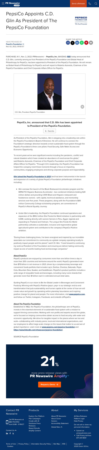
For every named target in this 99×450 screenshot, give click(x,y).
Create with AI (34, 421)
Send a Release (78, 3)
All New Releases (80, 416)
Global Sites (56, 427)
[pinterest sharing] (86, 43)
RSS (63, 444)
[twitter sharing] (73, 43)
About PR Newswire (58, 416)
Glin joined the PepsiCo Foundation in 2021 (32, 176)
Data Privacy (78, 421)
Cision (80, 446)
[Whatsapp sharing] (82, 43)
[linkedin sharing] (77, 43)
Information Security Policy (41, 444)
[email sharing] (91, 43)
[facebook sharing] (68, 43)
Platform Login (79, 418)
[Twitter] (13, 433)
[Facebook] (10, 433)
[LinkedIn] (7, 433)
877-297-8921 (81, 438)
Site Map (56, 444)
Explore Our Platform (36, 416)
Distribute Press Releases (35, 424)
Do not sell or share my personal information (83, 425)
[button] (49, 92)
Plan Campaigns (35, 418)
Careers (54, 421)
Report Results (34, 428)
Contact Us (10, 430)
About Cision (56, 418)
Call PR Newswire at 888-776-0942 (16, 420)
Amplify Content (35, 430)
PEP (69, 56)
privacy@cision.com (83, 433)
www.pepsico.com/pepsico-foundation (58, 327)
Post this (51, 131)
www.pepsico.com (77, 294)
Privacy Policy (23, 444)
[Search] (96, 3)
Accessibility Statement (59, 423)
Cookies (10, 446)
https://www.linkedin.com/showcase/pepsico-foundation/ (38, 329)
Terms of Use (11, 444)
